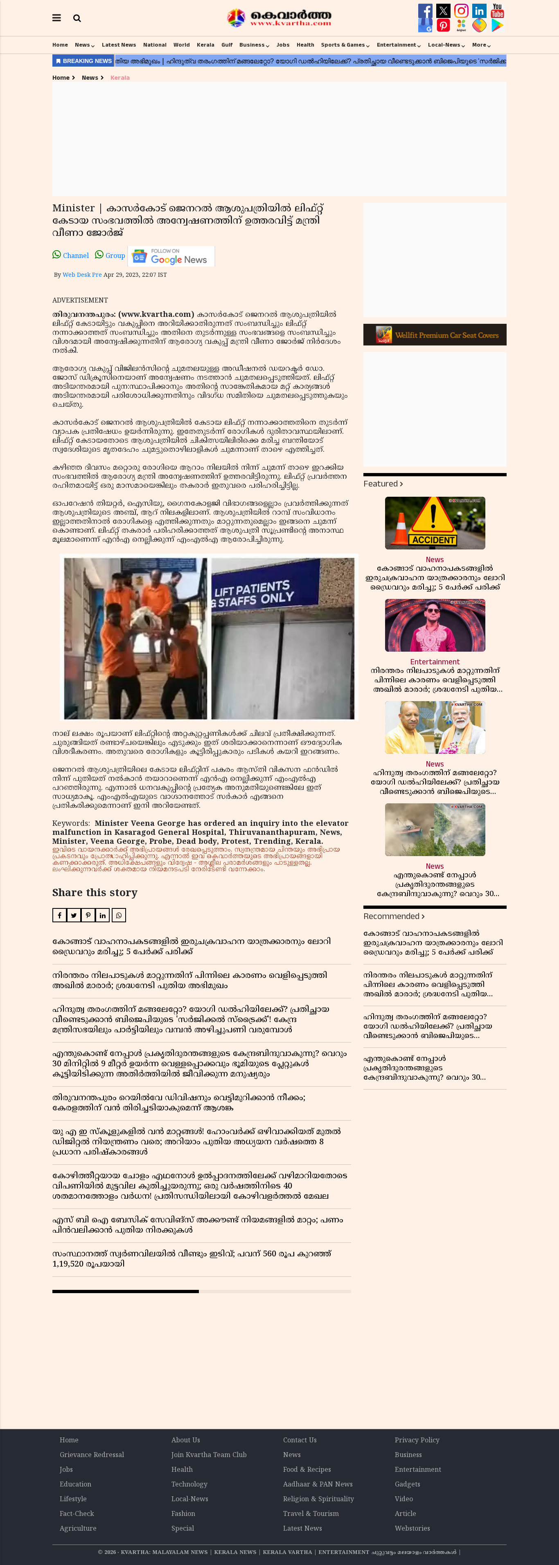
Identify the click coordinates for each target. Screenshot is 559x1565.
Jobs (283, 45)
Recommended (391, 916)
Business (252, 45)
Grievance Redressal (92, 1455)
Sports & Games (343, 45)
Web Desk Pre (82, 275)
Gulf (226, 45)
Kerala (205, 45)
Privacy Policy (417, 1441)
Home (60, 45)
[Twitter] (444, 11)
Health (305, 45)
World (182, 45)
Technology (189, 1485)
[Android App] (497, 25)
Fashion (183, 1514)
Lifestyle (73, 1499)
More (479, 45)
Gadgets (407, 1485)
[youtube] (497, 11)
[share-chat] (480, 25)
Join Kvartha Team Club (209, 1455)
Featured (380, 484)
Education (75, 1485)
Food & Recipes (307, 1470)
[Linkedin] (480, 11)
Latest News (119, 45)
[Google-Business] (426, 25)
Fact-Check (77, 1514)
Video (404, 1499)
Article (405, 1514)
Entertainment (396, 45)
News (82, 45)
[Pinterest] (444, 25)
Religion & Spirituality (318, 1499)
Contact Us (300, 1441)
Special (182, 1529)
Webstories (412, 1529)
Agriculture (78, 1529)
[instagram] (462, 11)
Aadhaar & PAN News (318, 1485)
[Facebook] (426, 11)
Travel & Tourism (311, 1514)
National (155, 45)
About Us (185, 1441)
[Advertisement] (279, 139)
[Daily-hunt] (462, 25)
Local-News (444, 45)
